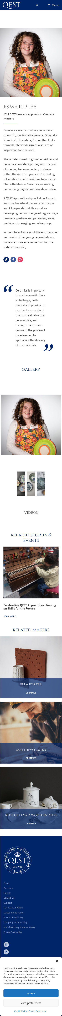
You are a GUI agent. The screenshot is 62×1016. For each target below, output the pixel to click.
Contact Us (9, 897)
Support (8, 902)
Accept (31, 993)
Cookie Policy (20, 1011)
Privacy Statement (37, 1011)
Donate (7, 892)
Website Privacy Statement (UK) (19, 927)
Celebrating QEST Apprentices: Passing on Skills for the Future (29, 606)
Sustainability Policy (13, 917)
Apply (6, 883)
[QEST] (11, 5)
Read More (9, 616)
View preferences (31, 1003)
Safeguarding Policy (13, 912)
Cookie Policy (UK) (13, 932)
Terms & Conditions (13, 907)
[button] (57, 961)
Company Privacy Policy (15, 922)
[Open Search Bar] (37, 5)
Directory (8, 888)
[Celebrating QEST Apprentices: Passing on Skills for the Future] (31, 597)
